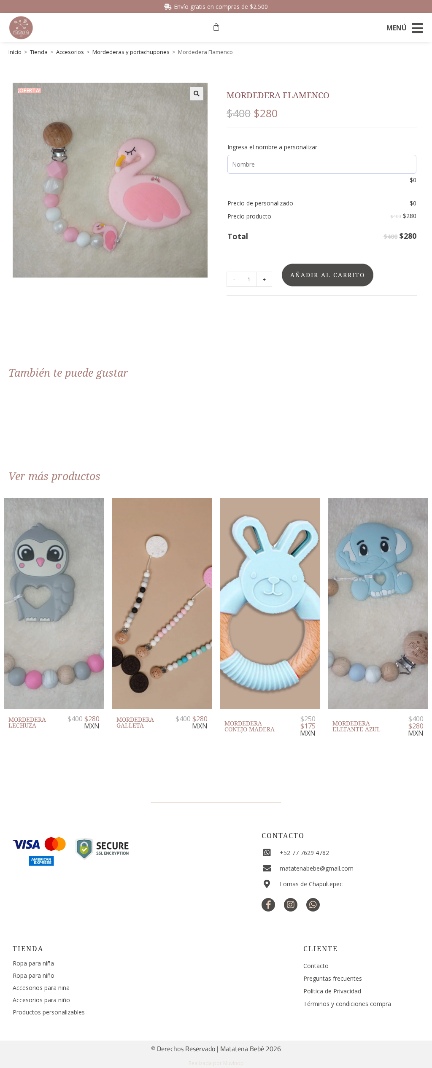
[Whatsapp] (313, 905)
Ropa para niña (33, 963)
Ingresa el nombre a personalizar (272, 147)
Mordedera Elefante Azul (356, 726)
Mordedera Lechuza (27, 722)
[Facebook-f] (268, 905)
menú (396, 27)
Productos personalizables (49, 1012)
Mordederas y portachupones (131, 52)
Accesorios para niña (41, 988)
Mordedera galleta (135, 722)
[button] (196, 93)
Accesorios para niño (41, 1000)
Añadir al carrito (327, 275)
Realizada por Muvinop (216, 1063)
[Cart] (216, 27)
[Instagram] (290, 905)
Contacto (283, 835)
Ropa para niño (33, 975)
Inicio (15, 52)
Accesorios (70, 52)
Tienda (39, 52)
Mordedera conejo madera (249, 726)
